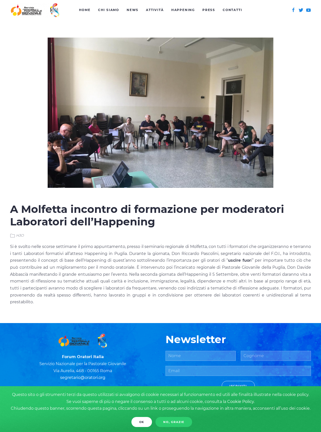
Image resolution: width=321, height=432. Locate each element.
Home (85, 10)
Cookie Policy (240, 401)
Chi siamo (108, 10)
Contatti (232, 10)
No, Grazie (173, 422)
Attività (155, 10)
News (132, 10)
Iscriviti (238, 386)
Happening (183, 10)
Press (208, 10)
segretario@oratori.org (82, 377)
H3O (20, 235)
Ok (141, 422)
